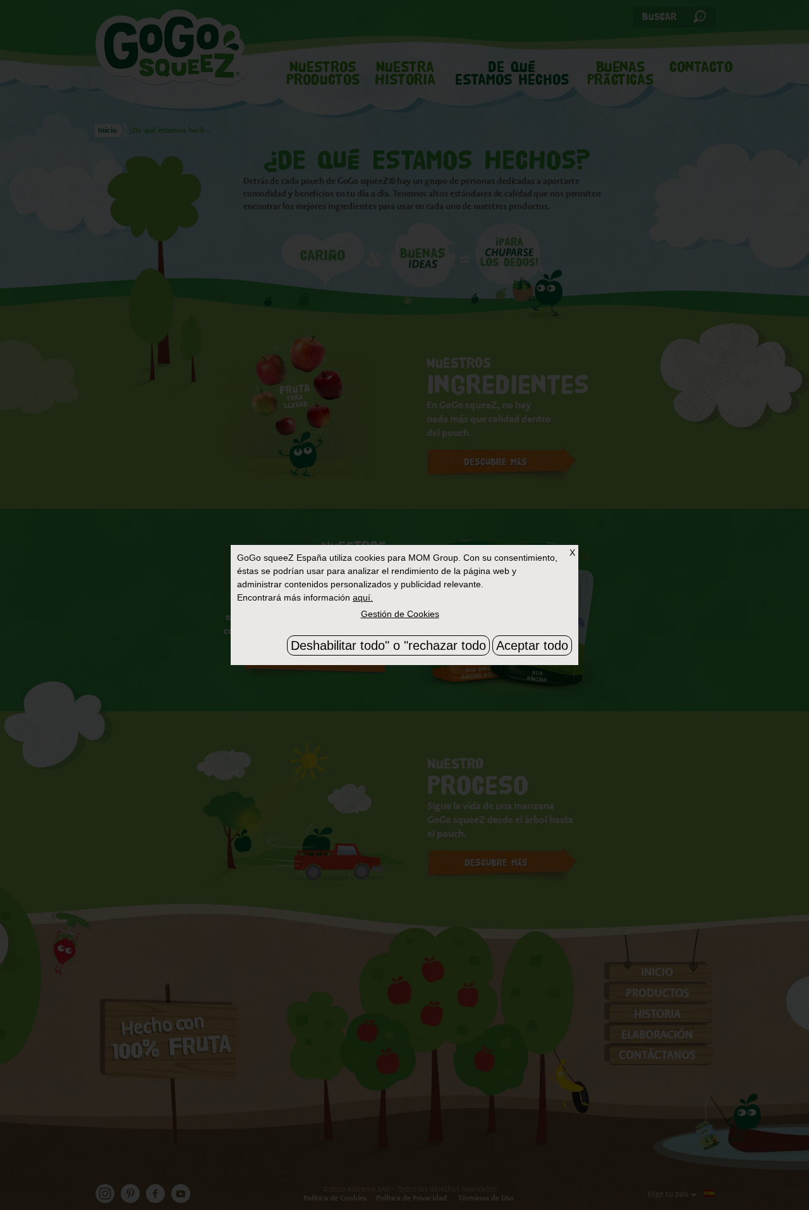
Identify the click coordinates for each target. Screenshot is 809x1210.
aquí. (363, 597)
